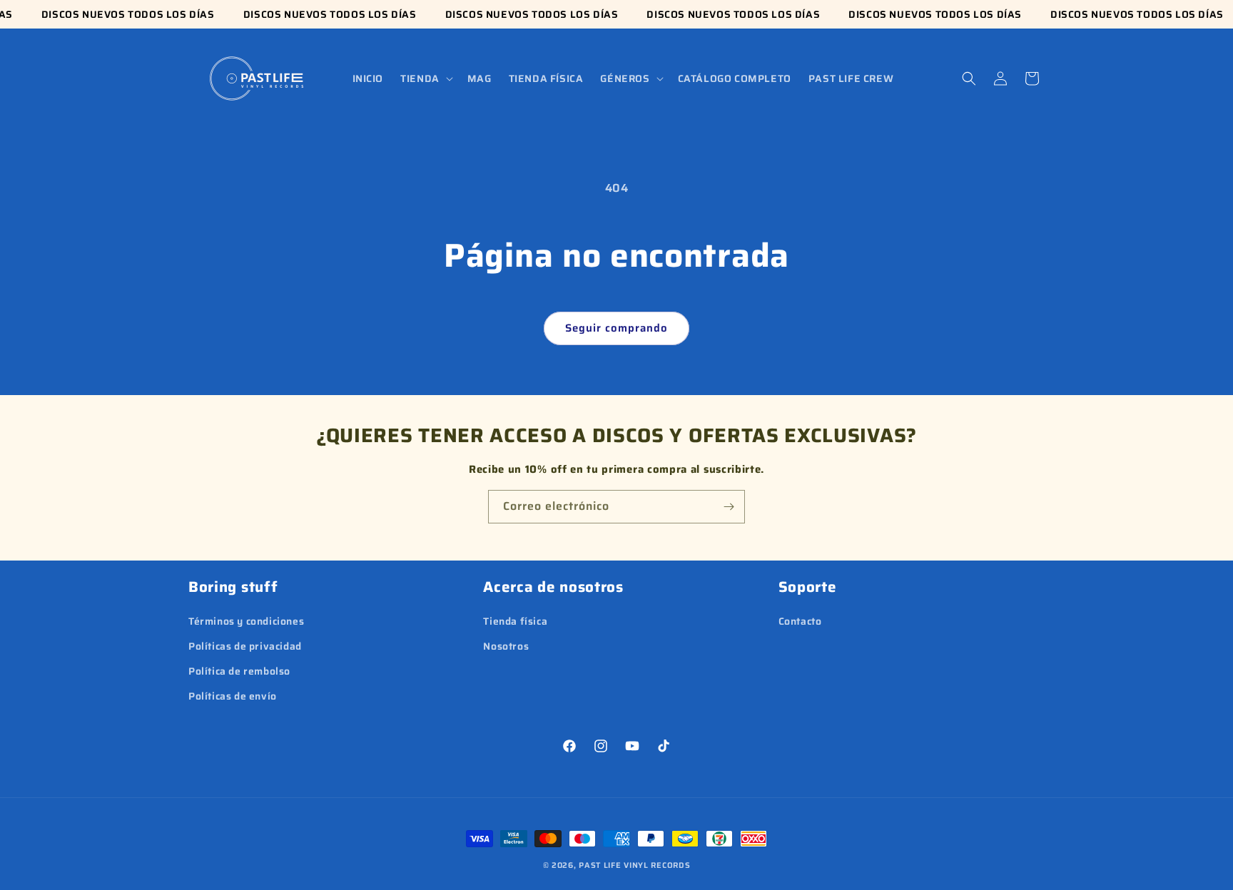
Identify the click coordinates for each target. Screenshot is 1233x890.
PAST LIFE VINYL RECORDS (634, 865)
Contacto (800, 621)
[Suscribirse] (728, 506)
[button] (425, 78)
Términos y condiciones (246, 621)
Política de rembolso (239, 671)
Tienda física (515, 621)
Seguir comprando (616, 328)
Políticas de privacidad (245, 646)
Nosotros (506, 646)
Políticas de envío (232, 696)
